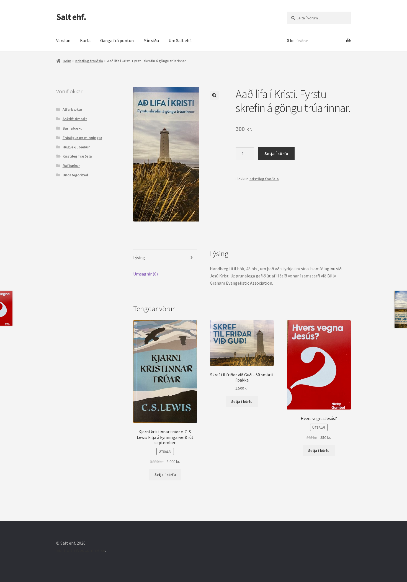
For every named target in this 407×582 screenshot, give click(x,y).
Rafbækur (71, 165)
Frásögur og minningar (82, 137)
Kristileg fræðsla (89, 60)
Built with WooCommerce (80, 550)
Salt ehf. (71, 16)
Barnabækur (73, 128)
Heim (67, 60)
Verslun (63, 40)
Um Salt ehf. (180, 40)
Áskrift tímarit (75, 118)
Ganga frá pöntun (117, 40)
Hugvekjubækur (76, 147)
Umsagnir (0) (145, 274)
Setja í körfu (276, 153)
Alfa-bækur (72, 109)
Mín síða (151, 40)
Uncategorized (75, 174)
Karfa (85, 40)
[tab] (165, 258)
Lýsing (139, 257)
